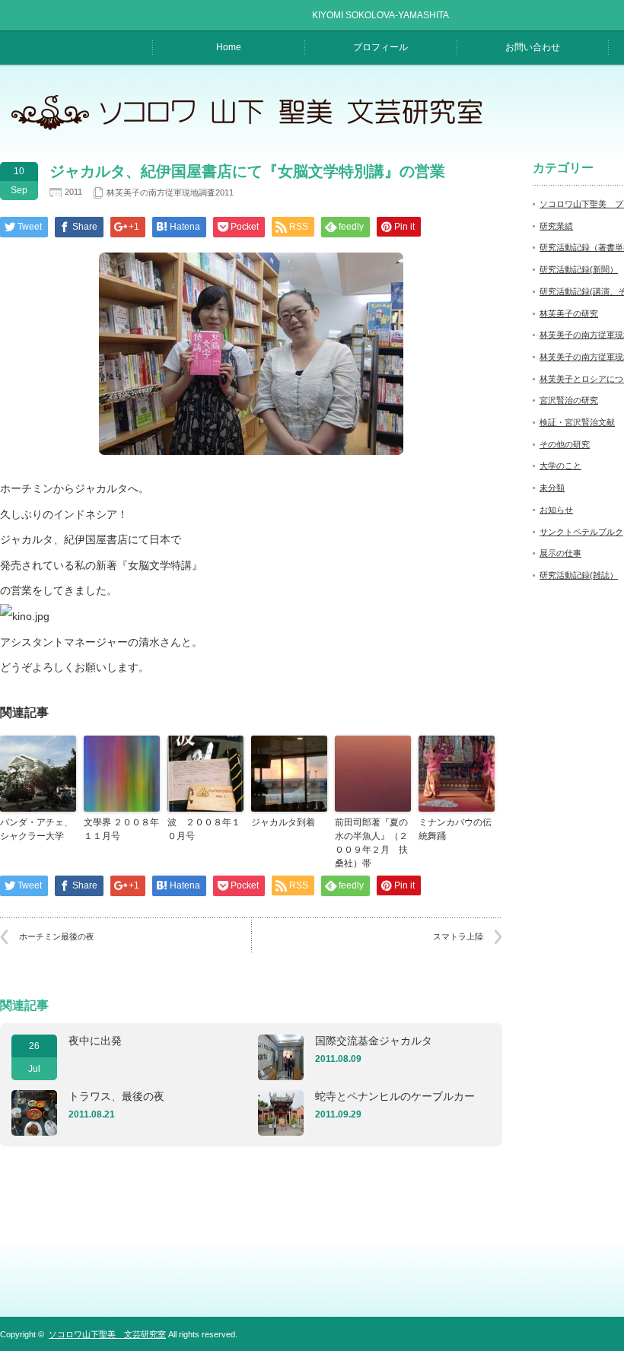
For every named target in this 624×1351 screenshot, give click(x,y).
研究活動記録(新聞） (579, 269)
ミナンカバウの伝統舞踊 (455, 829)
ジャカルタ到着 (283, 822)
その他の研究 (565, 444)
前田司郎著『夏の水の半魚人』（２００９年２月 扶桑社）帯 (371, 843)
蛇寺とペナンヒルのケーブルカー (395, 1096)
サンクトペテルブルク (581, 531)
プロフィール (380, 47)
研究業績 (556, 225)
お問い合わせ (532, 47)
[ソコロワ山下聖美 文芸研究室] (255, 129)
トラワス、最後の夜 (116, 1096)
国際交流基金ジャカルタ (373, 1041)
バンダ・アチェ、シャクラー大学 (36, 829)
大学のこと (560, 465)
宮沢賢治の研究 (569, 400)
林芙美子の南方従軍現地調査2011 (170, 192)
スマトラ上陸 (458, 936)
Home (228, 47)
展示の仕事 (560, 553)
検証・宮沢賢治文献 (577, 422)
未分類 (552, 487)
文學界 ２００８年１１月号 (121, 829)
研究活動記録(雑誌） (579, 575)
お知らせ (556, 509)
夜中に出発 (95, 1041)
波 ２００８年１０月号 (203, 829)
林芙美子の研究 (569, 313)
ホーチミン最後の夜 (56, 936)
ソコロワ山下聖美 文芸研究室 (107, 1334)
